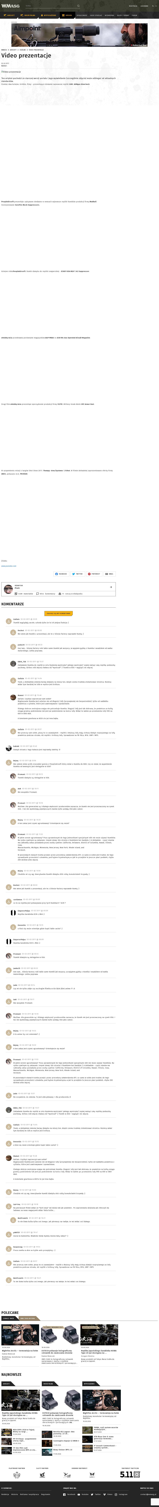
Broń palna (30, 15)
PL (153, 6)
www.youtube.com (8, 566)
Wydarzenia (109, 15)
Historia (14, 1494)
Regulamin (45, 1494)
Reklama (14, 22)
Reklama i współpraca (29, 1494)
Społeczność (82, 15)
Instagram (122, 1494)
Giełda (69, 15)
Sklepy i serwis (123, 15)
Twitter (97, 1494)
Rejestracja (133, 6)
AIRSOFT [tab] (6, 1384)
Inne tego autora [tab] (27, 1318)
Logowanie (144, 6)
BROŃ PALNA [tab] (48, 1384)
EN (156, 6)
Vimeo (109, 1494)
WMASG (4, 50)
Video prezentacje (36, 50)
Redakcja (5, 1494)
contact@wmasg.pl (148, 1494)
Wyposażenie (50, 15)
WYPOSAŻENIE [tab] (89, 1384)
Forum (134, 15)
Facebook (71, 1494)
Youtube (85, 1494)
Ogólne (23, 50)
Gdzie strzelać (96, 15)
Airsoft (11, 15)
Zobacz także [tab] (8, 1318)
